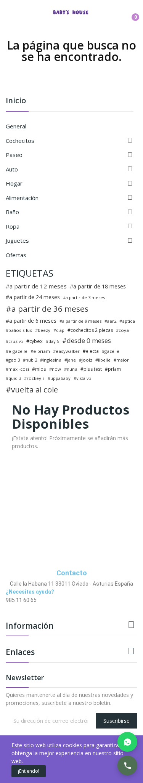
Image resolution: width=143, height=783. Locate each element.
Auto (12, 169)
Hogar (14, 183)
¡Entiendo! (28, 771)
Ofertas (16, 255)
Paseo (14, 155)
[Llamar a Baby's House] (127, 765)
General (16, 126)
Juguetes (17, 240)
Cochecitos (20, 140)
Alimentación (22, 198)
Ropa (12, 226)
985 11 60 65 (21, 600)
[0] (129, 14)
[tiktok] (32, 607)
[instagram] (16, 607)
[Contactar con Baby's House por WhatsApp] (127, 742)
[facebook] (8, 607)
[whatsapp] (24, 607)
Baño (12, 212)
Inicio (16, 101)
